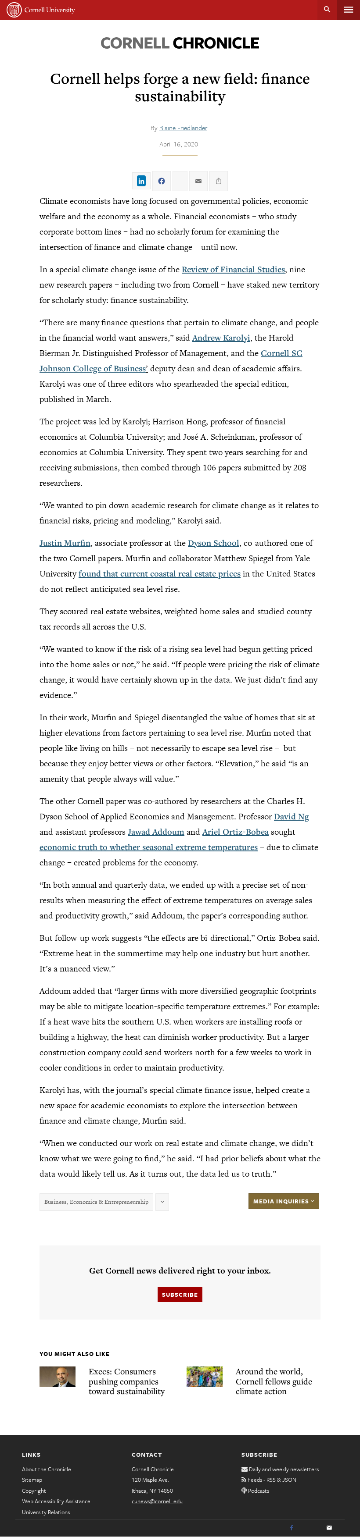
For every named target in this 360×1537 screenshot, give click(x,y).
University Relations (46, 1512)
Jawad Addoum (156, 831)
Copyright (34, 1490)
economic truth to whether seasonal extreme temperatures (149, 847)
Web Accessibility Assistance (56, 1501)
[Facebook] (291, 1528)
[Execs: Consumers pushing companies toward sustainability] (58, 1376)
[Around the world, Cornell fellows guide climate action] (205, 1376)
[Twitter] (310, 1528)
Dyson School (213, 542)
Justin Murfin (65, 542)
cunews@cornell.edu (157, 1501)
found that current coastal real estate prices (160, 573)
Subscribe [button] (180, 1294)
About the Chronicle (46, 1469)
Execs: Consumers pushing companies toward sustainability (127, 1381)
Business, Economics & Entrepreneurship (96, 1202)
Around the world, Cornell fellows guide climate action (274, 1381)
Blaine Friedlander (183, 128)
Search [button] (327, 10)
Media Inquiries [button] (282, 1201)
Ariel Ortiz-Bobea (235, 831)
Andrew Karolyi (221, 337)
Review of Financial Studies (233, 269)
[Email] (329, 1528)
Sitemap (32, 1479)
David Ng (291, 816)
